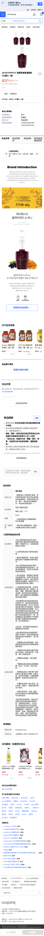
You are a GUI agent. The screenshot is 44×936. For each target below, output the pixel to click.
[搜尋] (40, 21)
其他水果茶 (36, 27)
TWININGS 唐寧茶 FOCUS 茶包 (14, 847)
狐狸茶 (31, 814)
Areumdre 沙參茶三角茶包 (12, 864)
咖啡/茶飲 (21, 27)
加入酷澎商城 (6, 887)
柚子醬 (17, 814)
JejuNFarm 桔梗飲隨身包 (11, 832)
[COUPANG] (8, 903)
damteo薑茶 (35, 804)
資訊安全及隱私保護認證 (27, 884)
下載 (40, 4)
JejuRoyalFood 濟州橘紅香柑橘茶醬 (15, 841)
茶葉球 (11, 808)
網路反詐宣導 (18, 887)
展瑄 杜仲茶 (7, 856)
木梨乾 (6, 850)
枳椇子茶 (35, 808)
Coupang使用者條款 (32, 878)
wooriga (19, 804)
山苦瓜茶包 (23, 801)
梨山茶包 (32, 801)
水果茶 (28, 27)
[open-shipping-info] (21, 94)
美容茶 (11, 811)
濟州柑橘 (5, 804)
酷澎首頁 (5, 27)
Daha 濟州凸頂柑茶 (10, 859)
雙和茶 (4, 811)
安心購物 (4, 884)
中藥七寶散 (5, 798)
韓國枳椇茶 (25, 811)
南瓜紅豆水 (24, 798)
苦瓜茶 (17, 811)
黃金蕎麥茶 (13, 818)
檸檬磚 (15, 801)
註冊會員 (33, 10)
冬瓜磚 (26, 804)
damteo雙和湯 (6, 801)
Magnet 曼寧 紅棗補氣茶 (11, 835)
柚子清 (4, 808)
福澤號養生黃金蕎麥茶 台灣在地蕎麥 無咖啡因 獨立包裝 (21, 853)
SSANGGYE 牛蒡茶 (10, 826)
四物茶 (4, 814)
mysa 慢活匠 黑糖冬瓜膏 (11, 861)
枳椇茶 (11, 814)
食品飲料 (12, 27)
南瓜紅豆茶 (14, 798)
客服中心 (40, 10)
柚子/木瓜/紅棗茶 (7, 789)
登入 (28, 10)
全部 (4, 21)
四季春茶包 (18, 808)
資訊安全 (13, 884)
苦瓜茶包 (5, 818)
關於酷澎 (4, 878)
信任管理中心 (16, 881)
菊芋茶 (32, 798)
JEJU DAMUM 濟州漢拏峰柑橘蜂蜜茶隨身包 (17, 844)
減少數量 (16, 106)
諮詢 (36, 418)
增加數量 (4, 106)
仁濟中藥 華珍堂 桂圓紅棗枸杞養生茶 (15, 867)
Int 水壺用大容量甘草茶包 (12, 829)
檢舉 (35, 472)
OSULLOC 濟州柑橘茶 (11, 838)
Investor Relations (16, 878)
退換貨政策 (5, 881)
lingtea (24, 814)
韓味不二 (27, 808)
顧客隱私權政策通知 (30, 881)
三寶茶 (12, 804)
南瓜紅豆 (34, 811)
